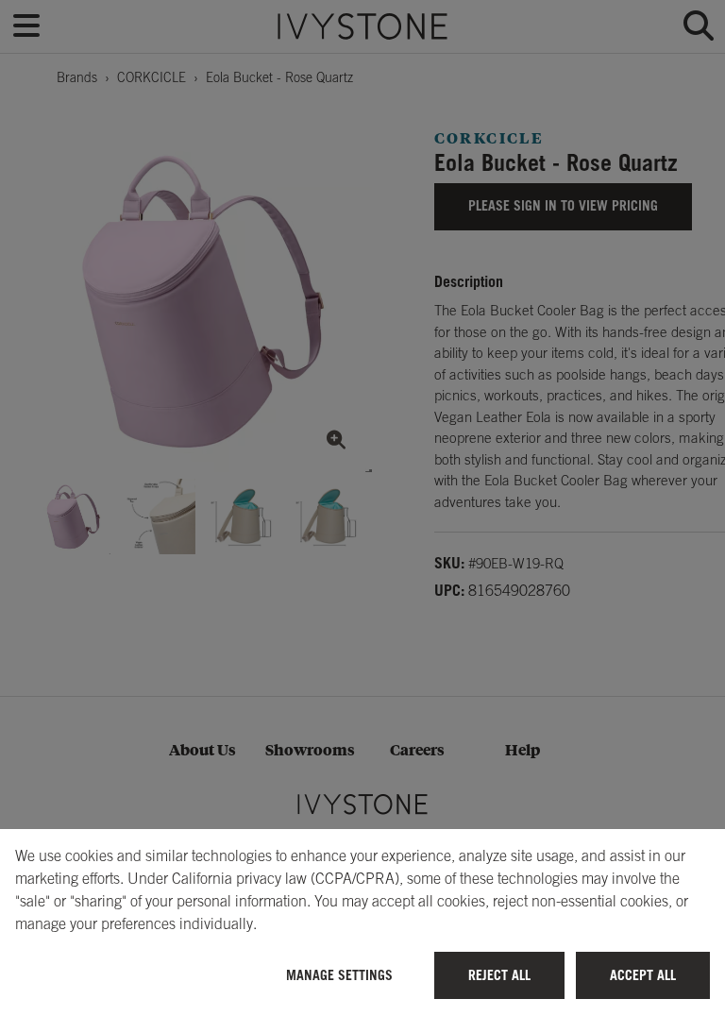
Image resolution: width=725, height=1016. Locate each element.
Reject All (499, 975)
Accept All (643, 975)
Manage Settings (339, 975)
